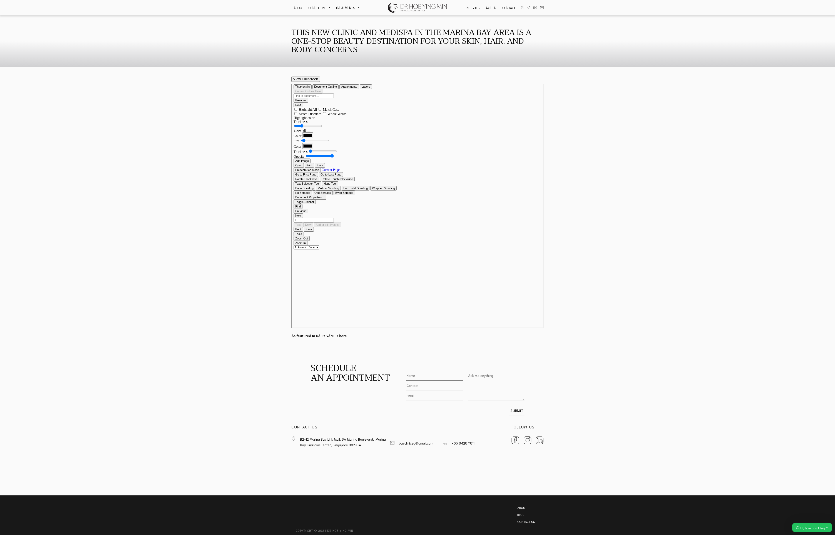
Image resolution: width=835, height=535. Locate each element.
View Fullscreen (305, 79)
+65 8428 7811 (462, 443)
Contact (509, 7)
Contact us (526, 521)
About (299, 7)
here (343, 335)
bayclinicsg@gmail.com (416, 443)
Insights (473, 7)
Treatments (345, 7)
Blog (520, 515)
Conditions (317, 7)
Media (491, 7)
